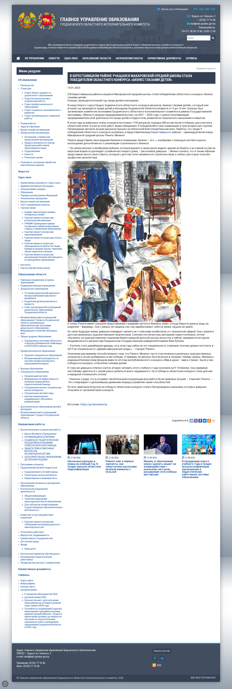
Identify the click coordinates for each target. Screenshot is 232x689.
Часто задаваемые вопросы (35, 204)
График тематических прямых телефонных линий (40, 213)
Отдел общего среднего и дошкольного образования (38, 94)
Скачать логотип (162, 650)
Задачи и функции (30, 126)
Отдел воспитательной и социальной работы (37, 99)
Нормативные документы (34, 569)
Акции (24, 544)
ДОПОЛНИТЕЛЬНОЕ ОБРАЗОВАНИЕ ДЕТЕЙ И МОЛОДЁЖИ (43, 458)
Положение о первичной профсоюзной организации (38, 138)
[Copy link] (213, 421)
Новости (211, 68)
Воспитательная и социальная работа (40, 429)
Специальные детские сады (39, 393)
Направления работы (31, 424)
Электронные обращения (34, 198)
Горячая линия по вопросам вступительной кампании (39, 219)
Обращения (27, 192)
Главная (200, 68)
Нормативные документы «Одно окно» (41, 183)
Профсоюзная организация (35, 132)
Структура (26, 88)
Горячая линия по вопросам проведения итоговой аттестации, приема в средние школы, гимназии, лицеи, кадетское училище (43, 247)
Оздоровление (32, 151)
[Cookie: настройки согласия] (5, 683)
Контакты (26, 265)
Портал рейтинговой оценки (35, 268)
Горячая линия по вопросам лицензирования (39, 233)
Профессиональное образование (38, 351)
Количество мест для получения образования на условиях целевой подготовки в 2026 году (42, 603)
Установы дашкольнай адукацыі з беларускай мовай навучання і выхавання (42, 296)
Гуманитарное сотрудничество (37, 538)
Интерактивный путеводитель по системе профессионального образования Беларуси (41, 361)
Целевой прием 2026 (35, 597)
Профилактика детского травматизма (40, 562)
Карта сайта (27, 580)
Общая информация (35, 496)
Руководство (27, 85)
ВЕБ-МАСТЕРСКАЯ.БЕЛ (203, 677)
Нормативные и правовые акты (40, 478)
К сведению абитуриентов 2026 (41, 594)
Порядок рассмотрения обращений (39, 195)
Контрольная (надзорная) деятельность (34, 490)
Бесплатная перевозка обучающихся (40, 553)
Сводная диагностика (35, 376)
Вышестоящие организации (35, 129)
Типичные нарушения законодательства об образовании (42, 500)
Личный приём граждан (33, 189)
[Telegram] (191, 421)
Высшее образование (32, 368)
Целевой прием (29, 590)
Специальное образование (35, 371)
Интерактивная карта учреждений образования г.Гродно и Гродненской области (40, 415)
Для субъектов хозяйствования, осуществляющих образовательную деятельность (43, 507)
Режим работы (28, 123)
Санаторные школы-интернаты (40, 475)
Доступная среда (30, 541)
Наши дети (30, 548)
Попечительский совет (32, 532)
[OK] (209, 421)
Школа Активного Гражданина (40, 434)
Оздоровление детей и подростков (39, 467)
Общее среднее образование (36, 336)
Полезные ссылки (33, 157)
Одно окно (24, 177)
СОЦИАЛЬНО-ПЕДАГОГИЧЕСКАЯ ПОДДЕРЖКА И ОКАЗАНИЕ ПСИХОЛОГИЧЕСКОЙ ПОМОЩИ (41, 443)
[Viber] (196, 421)
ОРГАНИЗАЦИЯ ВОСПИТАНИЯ (39, 437)
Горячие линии (28, 208)
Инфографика (28, 583)
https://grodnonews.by (93, 404)
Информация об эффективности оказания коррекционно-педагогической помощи (41, 382)
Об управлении (27, 79)
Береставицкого (161, 132)
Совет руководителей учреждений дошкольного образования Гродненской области (42, 310)
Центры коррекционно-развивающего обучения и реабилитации (38, 399)
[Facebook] (200, 421)
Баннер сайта (28, 586)
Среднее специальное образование (43, 355)
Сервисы (23, 574)
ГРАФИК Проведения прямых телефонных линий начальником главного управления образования (42, 226)
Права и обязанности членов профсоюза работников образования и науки (39, 145)
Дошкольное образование (34, 289)
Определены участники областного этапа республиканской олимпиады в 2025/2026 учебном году (43, 343)
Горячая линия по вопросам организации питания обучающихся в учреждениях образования (43, 257)
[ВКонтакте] (205, 421)
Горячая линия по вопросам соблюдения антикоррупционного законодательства (42, 524)
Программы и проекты (32, 464)
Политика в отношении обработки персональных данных (38, 163)
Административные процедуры (37, 186)
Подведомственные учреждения (38, 285)
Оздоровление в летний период (41, 472)
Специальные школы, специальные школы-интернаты (43, 388)
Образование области (32, 274)
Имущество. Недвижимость (35, 535)
